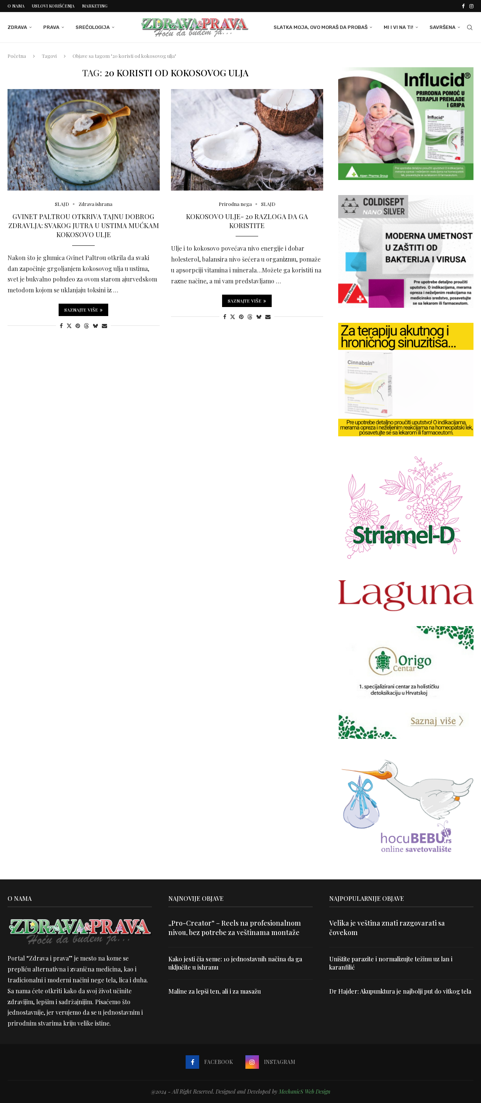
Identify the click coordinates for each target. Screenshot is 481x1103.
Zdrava (17, 27)
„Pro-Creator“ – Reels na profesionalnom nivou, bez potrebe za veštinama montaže (234, 927)
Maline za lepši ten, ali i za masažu (214, 991)
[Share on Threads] (86, 325)
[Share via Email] (104, 325)
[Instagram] (471, 6)
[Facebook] (463, 6)
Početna (17, 56)
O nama (16, 6)
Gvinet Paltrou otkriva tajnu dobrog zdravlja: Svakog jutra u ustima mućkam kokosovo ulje (83, 225)
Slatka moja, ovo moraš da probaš (321, 27)
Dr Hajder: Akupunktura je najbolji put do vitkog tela (400, 991)
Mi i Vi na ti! (398, 27)
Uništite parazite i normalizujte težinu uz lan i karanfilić (390, 963)
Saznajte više (81, 310)
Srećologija (93, 27)
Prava (51, 27)
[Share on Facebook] (61, 325)
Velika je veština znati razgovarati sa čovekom (387, 927)
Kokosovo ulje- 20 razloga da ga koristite (247, 221)
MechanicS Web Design (304, 1091)
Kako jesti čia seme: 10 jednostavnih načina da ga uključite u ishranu (235, 963)
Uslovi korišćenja (53, 6)
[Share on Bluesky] (95, 325)
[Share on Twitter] (69, 325)
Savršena (442, 27)
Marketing (94, 6)
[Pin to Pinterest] (78, 325)
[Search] (469, 27)
